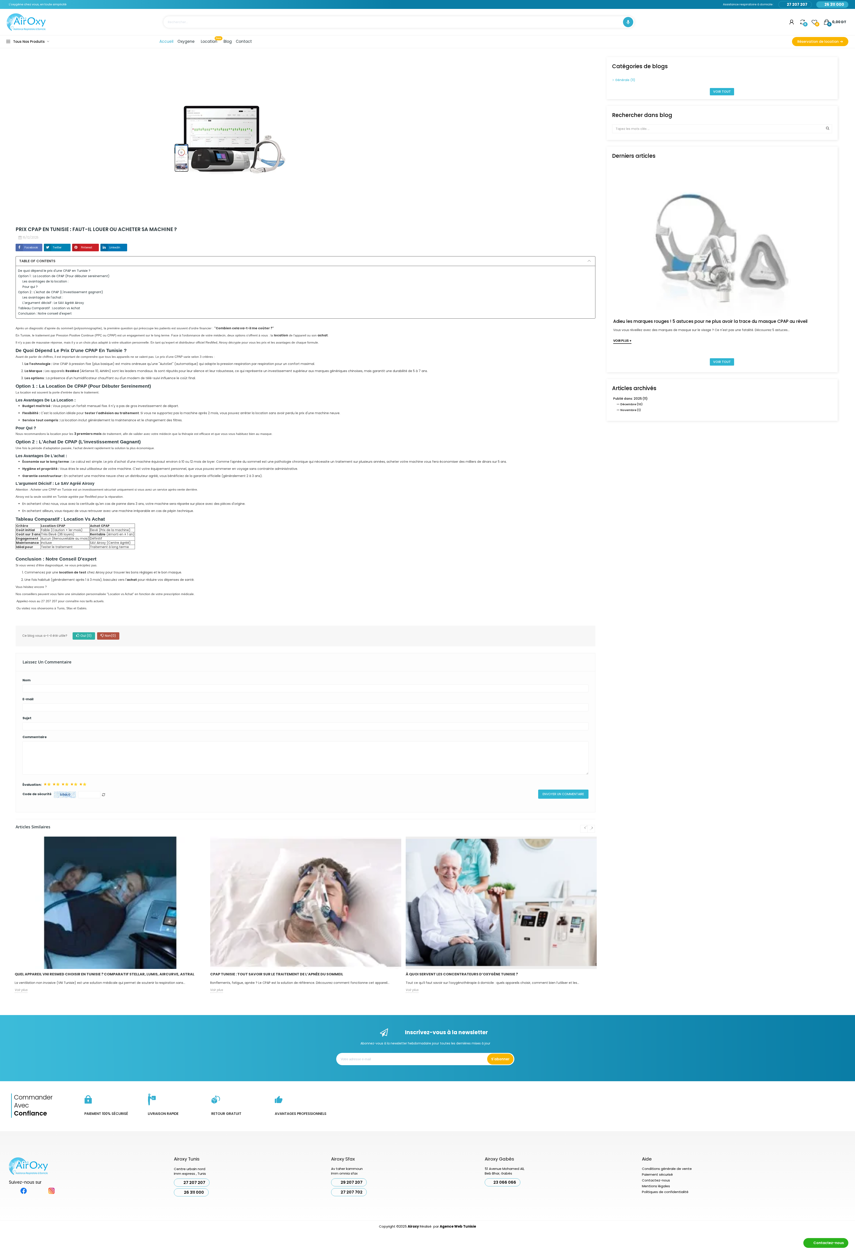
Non (110, 635)
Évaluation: (32, 784)
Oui (86, 635)
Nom (26, 680)
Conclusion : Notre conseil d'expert (45, 313)
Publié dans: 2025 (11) (630, 398)
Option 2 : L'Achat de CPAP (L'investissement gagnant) (60, 292)
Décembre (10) (631, 404)
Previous (584, 829)
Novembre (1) (630, 410)
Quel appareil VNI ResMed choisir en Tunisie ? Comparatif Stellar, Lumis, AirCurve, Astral (104, 974)
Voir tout (722, 91)
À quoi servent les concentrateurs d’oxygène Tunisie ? (462, 974)
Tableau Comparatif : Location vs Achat (49, 308)
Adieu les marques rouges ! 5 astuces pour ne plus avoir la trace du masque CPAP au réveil (710, 321)
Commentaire (34, 737)
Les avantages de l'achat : (42, 297)
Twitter (57, 247)
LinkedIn (114, 247)
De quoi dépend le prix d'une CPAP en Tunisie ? (54, 270)
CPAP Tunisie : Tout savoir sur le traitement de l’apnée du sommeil (276, 974)
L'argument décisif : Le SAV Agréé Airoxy (53, 303)
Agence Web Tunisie (458, 1226)
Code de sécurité (36, 794)
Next (591, 829)
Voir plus (21, 990)
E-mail (27, 699)
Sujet (26, 718)
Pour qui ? (30, 287)
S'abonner (500, 1059)
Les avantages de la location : (45, 281)
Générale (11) (625, 80)
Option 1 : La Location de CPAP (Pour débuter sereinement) (64, 276)
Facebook (31, 247)
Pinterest (86, 247)
